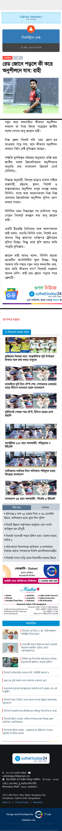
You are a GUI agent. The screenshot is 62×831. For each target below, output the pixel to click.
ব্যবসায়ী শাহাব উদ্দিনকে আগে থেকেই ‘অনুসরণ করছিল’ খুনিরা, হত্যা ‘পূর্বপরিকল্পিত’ (39, 647)
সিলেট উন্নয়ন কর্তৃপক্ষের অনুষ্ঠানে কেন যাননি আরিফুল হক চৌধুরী (28, 527)
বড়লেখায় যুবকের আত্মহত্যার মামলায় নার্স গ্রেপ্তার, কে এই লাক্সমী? (29, 690)
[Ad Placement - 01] (31, 17)
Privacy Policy (22, 802)
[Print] (18, 57)
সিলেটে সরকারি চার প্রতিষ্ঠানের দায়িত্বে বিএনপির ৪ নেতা (30, 710)
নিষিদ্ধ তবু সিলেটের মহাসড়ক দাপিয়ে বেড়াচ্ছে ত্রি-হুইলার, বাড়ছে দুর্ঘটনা (38, 660)
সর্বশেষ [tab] (45, 507)
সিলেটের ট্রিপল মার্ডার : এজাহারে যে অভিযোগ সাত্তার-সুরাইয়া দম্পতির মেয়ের (27, 731)
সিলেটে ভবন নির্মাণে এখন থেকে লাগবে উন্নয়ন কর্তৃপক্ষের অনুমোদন (29, 701)
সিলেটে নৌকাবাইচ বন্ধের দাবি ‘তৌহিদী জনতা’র (26, 672)
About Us (7, 802)
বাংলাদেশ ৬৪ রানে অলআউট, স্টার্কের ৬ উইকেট (30, 499)
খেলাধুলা (7, 57)
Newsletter (38, 802)
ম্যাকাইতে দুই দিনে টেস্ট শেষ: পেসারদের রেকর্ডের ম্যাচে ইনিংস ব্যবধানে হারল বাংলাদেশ (30, 386)
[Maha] (31, 600)
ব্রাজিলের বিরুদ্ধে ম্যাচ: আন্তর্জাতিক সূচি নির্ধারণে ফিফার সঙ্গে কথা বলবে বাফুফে (29, 358)
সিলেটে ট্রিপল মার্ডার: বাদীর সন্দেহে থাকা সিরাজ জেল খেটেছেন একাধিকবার (27, 720)
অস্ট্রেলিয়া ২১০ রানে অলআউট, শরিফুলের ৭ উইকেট (27, 444)
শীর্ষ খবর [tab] (17, 507)
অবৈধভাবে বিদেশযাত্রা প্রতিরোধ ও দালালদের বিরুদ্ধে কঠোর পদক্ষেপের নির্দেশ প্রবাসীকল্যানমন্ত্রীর (30, 549)
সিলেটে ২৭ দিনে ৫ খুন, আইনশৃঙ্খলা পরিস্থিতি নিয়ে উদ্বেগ (38, 632)
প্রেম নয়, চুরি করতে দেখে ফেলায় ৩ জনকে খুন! (25, 680)
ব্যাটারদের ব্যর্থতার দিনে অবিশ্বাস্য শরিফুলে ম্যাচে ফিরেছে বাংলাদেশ (30, 472)
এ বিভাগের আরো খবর (17, 332)
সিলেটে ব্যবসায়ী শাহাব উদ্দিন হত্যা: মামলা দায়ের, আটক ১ (30, 538)
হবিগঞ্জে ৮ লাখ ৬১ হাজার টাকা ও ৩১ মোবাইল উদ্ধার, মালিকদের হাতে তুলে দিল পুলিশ (29, 516)
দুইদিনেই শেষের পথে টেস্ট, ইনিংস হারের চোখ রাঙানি (29, 413)
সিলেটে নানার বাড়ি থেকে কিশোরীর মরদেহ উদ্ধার (30, 558)
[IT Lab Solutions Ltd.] (31, 574)
